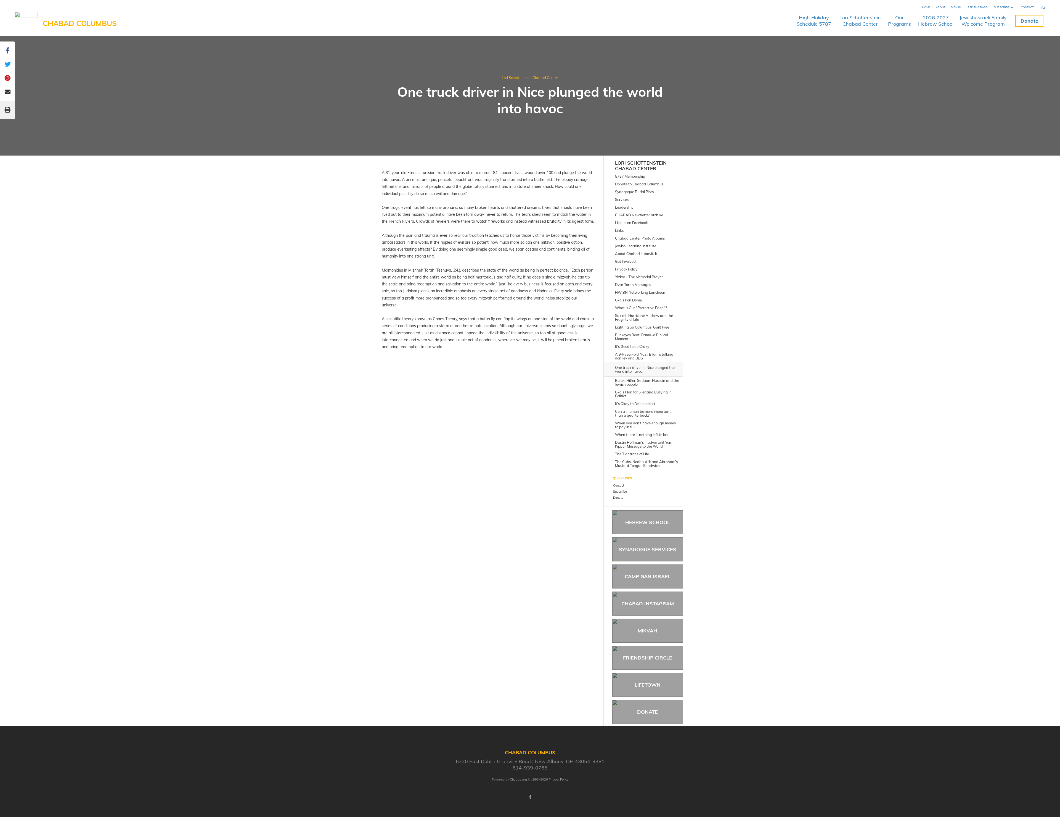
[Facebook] (530, 797)
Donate (1029, 21)
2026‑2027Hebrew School (935, 20)
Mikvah (647, 630)
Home (926, 7)
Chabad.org (518, 779)
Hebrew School (647, 522)
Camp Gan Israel (648, 576)
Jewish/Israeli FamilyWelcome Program (983, 20)
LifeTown (648, 685)
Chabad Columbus (80, 23)
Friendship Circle (647, 658)
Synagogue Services (647, 549)
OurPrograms (899, 20)
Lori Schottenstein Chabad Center (530, 77)
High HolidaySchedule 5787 (814, 20)
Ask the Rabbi (978, 7)
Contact (1027, 7)
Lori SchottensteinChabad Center (860, 20)
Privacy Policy (558, 779)
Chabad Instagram (647, 603)
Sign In (956, 7)
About (940, 7)
